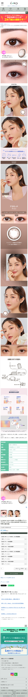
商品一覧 (3, 10)
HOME (1, 24)
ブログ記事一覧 (4, 661)
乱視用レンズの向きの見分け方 (8, 613)
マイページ (18, 10)
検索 (27, 13)
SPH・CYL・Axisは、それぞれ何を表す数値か (12, 603)
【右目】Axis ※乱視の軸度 (7, 546)
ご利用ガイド (4, 681)
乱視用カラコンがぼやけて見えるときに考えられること (13, 608)
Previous (2, 489)
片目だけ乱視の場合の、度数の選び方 (10, 599)
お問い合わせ (4, 678)
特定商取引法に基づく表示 (7, 684)
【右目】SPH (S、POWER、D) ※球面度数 (11, 536)
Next (25, 489)
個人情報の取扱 (4, 687)
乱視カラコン (7, 24)
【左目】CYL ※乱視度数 (7, 556)
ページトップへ (26, 626)
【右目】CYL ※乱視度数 (7, 541)
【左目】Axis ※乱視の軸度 (7, 561)
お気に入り (11, 10)
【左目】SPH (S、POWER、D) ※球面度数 (11, 551)
